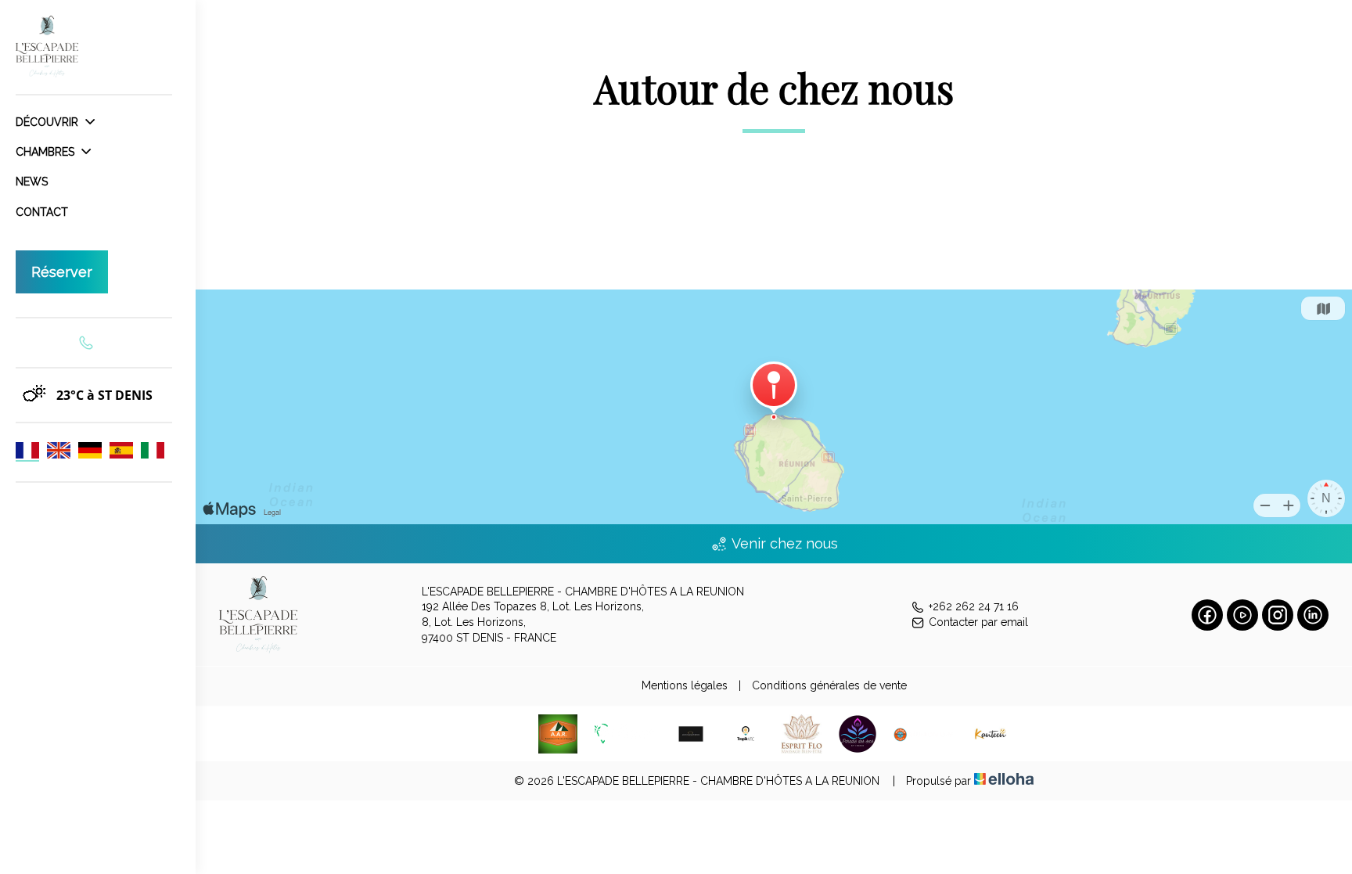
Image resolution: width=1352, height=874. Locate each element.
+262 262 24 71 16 (974, 606)
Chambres (46, 152)
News (32, 181)
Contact (42, 212)
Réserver (61, 272)
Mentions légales (685, 685)
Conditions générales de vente (829, 685)
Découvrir (48, 122)
